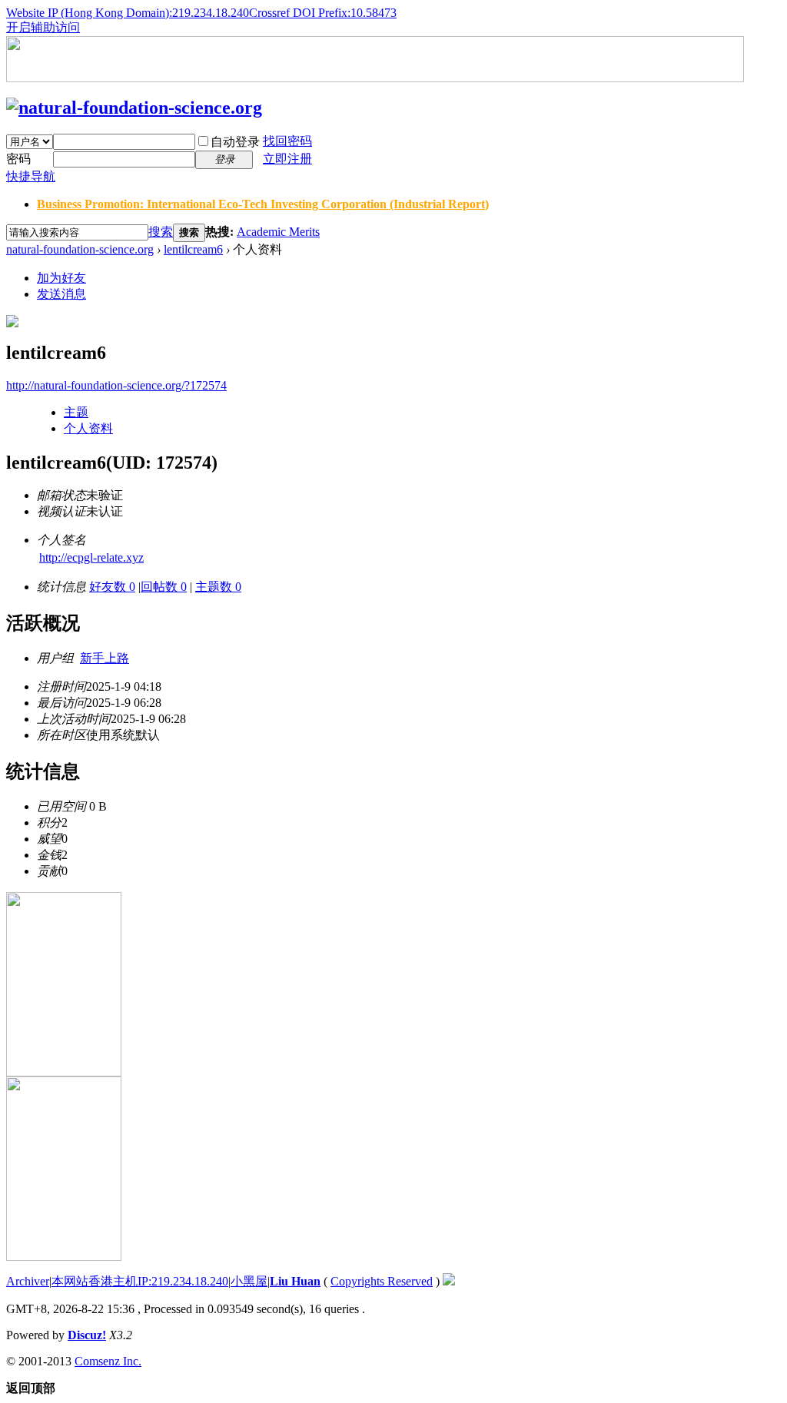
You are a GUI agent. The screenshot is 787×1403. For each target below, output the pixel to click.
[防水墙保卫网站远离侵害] (449, 1281)
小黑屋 (249, 1281)
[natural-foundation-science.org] (134, 108)
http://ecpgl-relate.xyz (91, 557)
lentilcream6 (193, 249)
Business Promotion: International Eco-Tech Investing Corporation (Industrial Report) (263, 204)
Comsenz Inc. (108, 1361)
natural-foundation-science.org (80, 249)
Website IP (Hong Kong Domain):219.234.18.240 (127, 12)
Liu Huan (295, 1281)
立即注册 (287, 158)
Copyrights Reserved (381, 1281)
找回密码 (287, 141)
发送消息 (61, 293)
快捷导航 (30, 176)
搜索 (160, 231)
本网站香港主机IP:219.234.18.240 (139, 1281)
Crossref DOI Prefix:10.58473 (323, 12)
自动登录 (235, 141)
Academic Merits (278, 231)
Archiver (27, 1281)
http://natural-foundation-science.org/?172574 (116, 385)
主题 (76, 412)
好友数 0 (112, 586)
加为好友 (61, 277)
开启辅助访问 (43, 27)
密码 (18, 158)
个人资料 (88, 428)
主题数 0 (218, 586)
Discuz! (87, 1335)
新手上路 (104, 658)
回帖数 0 (164, 586)
